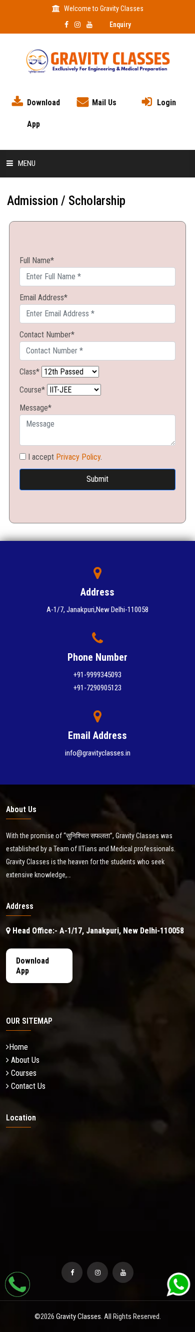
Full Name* (37, 260)
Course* (32, 390)
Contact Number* (47, 334)
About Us (24, 1060)
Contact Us (27, 1086)
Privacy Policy (78, 457)
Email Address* (44, 297)
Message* (36, 408)
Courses (22, 1073)
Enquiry (120, 25)
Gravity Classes (78, 1316)
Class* (30, 371)
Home (18, 1047)
